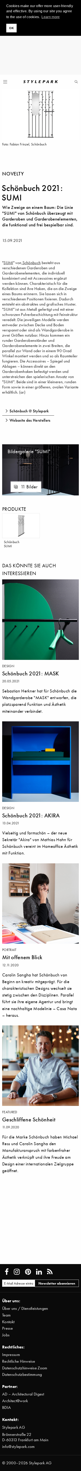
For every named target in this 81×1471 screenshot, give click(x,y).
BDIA (6, 1407)
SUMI (8, 262)
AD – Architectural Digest (23, 1394)
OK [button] (11, 28)
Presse (7, 1328)
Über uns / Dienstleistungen (25, 1308)
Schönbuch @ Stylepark (29, 410)
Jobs (6, 1334)
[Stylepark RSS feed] (49, 1272)
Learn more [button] (50, 17)
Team (6, 1315)
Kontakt (8, 1321)
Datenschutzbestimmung (22, 1374)
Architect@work (15, 1400)
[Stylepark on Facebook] (6, 1272)
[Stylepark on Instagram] (16, 1272)
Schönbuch (31, 262)
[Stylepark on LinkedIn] (38, 1272)
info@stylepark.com (18, 1446)
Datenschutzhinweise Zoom (24, 1367)
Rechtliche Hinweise (18, 1361)
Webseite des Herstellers (30, 420)
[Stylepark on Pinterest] (27, 1272)
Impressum (11, 1354)
